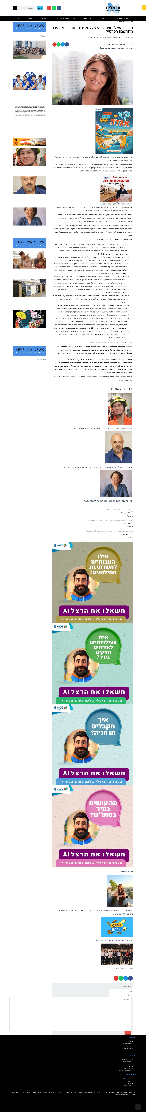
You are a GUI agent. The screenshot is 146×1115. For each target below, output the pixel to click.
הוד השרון (45, 18)
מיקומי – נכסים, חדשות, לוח (66, 18)
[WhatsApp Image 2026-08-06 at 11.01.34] (92, 826)
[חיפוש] (15, 8)
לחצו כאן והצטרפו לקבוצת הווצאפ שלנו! (116, 48)
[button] (144, 7)
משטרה (128, 1081)
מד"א (129, 1083)
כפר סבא (32, 18)
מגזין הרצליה (104, 18)
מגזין (129, 1064)
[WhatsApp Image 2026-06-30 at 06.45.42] (114, 131)
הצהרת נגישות (126, 1048)
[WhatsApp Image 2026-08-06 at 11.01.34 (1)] (92, 745)
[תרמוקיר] (116, 189)
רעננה (19, 18)
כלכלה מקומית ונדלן (125, 1071)
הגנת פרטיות (127, 1044)
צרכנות (129, 1066)
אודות (129, 1041)
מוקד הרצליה (127, 1079)
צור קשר (128, 1046)
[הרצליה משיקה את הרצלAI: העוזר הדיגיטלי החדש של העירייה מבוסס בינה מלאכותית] (92, 663)
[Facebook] (59, 8)
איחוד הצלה (127, 1085)
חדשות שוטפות (88, 18)
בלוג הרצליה (127, 1068)
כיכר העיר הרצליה (123, 18)
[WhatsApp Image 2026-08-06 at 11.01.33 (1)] (92, 582)
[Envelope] (49, 8)
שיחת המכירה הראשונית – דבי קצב (118, 510)
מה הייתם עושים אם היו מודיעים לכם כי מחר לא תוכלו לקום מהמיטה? (109, 531)
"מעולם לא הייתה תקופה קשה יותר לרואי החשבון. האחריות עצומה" (110, 520)
